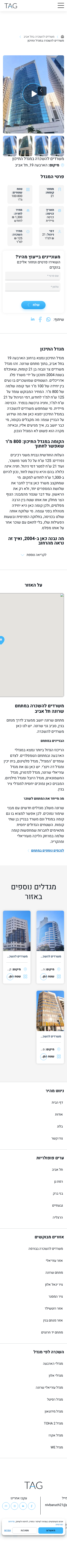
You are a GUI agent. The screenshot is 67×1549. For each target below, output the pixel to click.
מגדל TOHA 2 (53, 1423)
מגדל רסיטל (55, 1399)
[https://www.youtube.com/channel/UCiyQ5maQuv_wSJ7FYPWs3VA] (6, 1506)
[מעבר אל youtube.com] (33, 94)
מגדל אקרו (56, 1435)
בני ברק (58, 1193)
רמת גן (58, 1181)
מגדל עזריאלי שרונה (49, 1387)
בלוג (60, 1126)
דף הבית (57, 1102)
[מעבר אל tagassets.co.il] (11, 5)
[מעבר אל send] (48, 320)
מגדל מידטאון (54, 1411)
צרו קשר (57, 1138)
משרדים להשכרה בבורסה (45, 1248)
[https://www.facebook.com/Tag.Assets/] (31, 1506)
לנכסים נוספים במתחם (47, 850)
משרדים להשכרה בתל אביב (39, 37)
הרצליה (58, 1217)
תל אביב (57, 1169)
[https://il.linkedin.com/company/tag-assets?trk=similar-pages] (23, 1506)
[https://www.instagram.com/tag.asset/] (14, 1506)
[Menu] (61, 5)
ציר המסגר (56, 1296)
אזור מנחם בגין (53, 1320)
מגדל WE (57, 1447)
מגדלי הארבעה (53, 1363)
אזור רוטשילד (54, 1308)
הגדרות (7, 1530)
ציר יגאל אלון (54, 1284)
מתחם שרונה (54, 1272)
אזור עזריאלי (54, 1260)
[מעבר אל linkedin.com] (33, 319)
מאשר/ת (50, 1530)
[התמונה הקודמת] (42, 91)
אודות (59, 1114)
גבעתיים (57, 1205)
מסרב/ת (25, 1530)
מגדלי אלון (56, 1375)
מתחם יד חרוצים (52, 1332)
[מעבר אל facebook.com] (40, 319)
